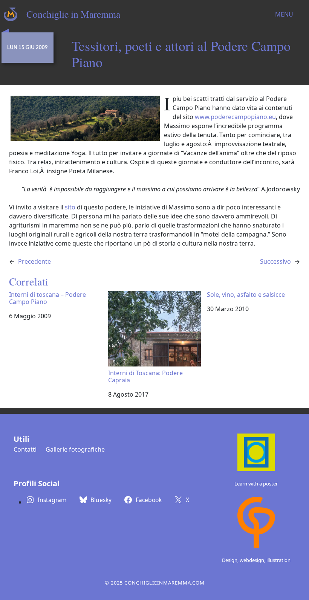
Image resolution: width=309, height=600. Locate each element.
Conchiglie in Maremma (73, 14)
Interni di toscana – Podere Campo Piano (47, 298)
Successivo (275, 261)
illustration (278, 560)
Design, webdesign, (244, 560)
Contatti (25, 449)
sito (70, 207)
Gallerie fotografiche (75, 449)
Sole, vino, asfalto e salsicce (246, 294)
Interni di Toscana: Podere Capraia (145, 376)
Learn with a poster (256, 483)
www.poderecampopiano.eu (235, 117)
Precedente (34, 261)
